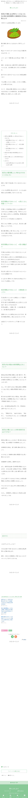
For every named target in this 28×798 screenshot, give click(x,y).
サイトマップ (7, 791)
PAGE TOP (14, 782)
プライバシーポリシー (14, 793)
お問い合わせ (20, 791)
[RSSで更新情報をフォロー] (15, 636)
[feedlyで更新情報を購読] (12, 636)
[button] (25, 389)
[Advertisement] (14, 113)
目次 (12, 133)
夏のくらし (5, 630)
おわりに (7, 160)
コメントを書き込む (14, 771)
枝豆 (11, 630)
